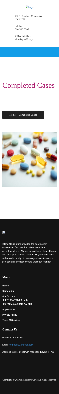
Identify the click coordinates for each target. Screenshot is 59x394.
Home (12, 114)
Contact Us (8, 291)
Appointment (9, 309)
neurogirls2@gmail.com (21, 344)
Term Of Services (11, 320)
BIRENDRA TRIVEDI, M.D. (15, 300)
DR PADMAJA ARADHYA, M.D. (17, 304)
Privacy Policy (9, 315)
